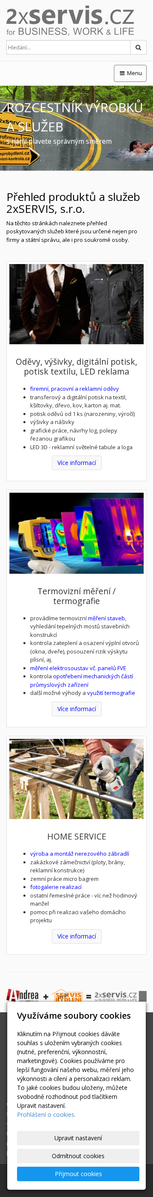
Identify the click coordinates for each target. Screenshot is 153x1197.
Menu (134, 73)
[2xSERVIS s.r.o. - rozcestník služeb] (76, 21)
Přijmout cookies (78, 1174)
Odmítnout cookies (78, 1156)
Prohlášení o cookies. (46, 1114)
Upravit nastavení (78, 1138)
